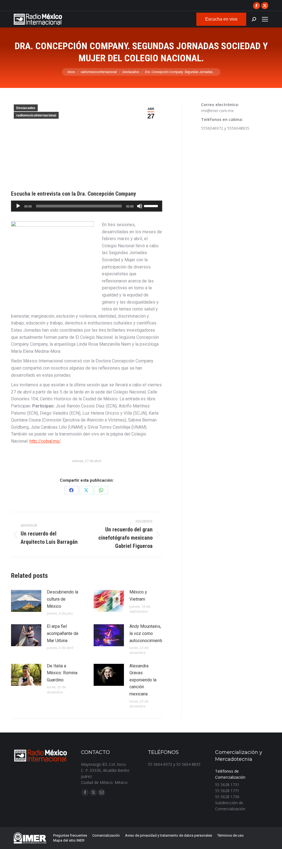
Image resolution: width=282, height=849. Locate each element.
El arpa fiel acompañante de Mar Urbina (62, 633)
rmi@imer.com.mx (217, 110)
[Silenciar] (139, 206)
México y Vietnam (138, 595)
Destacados (25, 108)
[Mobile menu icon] (265, 19)
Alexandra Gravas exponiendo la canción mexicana (142, 680)
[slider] (151, 205)
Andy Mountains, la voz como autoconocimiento (146, 633)
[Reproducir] (18, 206)
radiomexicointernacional (36, 115)
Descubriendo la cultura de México (62, 599)
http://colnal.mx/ (45, 441)
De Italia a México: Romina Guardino (62, 672)
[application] (86, 206)
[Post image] (26, 601)
